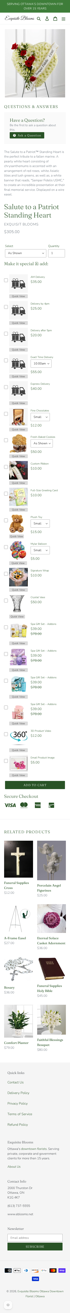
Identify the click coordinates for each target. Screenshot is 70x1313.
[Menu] (63, 18)
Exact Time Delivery (42, 357)
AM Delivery (38, 277)
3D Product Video (41, 731)
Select (9, 246)
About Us (14, 1167)
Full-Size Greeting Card (44, 490)
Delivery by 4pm (40, 303)
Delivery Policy (18, 1093)
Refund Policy (17, 1124)
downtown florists (34, 1149)
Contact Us (15, 1082)
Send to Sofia (30, 1300)
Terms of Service (19, 1114)
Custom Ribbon (40, 463)
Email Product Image (43, 757)
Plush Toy (36, 517)
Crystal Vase (38, 597)
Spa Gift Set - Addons (43, 624)
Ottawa (40, 1296)
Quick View (18, 296)
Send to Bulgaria (49, 1300)
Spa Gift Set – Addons (44, 651)
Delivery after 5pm (41, 330)
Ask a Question (29, 135)
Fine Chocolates (40, 410)
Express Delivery (40, 384)
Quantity (53, 246)
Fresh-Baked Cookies (43, 437)
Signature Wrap (40, 570)
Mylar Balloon (39, 544)
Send (63, 1300)
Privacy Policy (17, 1103)
